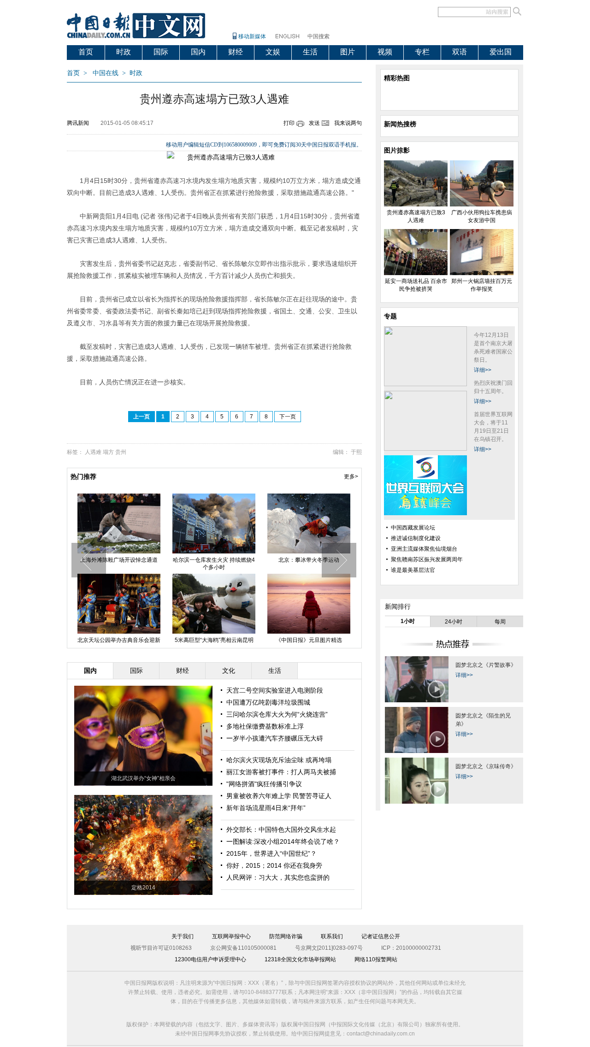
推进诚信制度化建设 (416, 538)
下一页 (287, 416)
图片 (347, 52)
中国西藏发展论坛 (413, 527)
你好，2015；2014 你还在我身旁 (274, 865)
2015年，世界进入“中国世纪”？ (271, 853)
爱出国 (501, 52)
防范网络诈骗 (285, 936)
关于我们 (182, 936)
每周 (500, 621)
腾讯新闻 (78, 123)
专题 (390, 316)
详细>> (482, 370)
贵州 (120, 452)
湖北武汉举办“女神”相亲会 (143, 778)
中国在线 (105, 73)
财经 (235, 52)
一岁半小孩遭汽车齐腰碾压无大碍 (274, 738)
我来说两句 (348, 123)
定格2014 (143, 887)
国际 (160, 52)
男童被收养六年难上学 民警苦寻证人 (278, 796)
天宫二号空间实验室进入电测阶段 (274, 690)
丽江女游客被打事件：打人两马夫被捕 (281, 772)
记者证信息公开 (380, 936)
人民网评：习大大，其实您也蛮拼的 (278, 877)
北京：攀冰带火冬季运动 (308, 560)
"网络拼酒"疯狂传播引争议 (264, 784)
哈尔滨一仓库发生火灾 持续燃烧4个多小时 (214, 564)
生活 (310, 52)
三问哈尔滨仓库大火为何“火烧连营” (277, 714)
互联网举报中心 (231, 936)
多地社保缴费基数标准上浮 (265, 726)
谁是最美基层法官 (413, 570)
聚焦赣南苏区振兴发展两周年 (427, 559)
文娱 (273, 52)
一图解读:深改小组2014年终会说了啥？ (283, 841)
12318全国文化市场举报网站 (300, 959)
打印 (289, 123)
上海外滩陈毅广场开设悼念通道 (119, 560)
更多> (351, 476)
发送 (314, 123)
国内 (198, 52)
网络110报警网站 (375, 959)
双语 (459, 52)
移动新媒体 (252, 36)
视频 (385, 52)
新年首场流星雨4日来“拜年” (266, 808)
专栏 (422, 52)
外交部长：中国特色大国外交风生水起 (281, 829)
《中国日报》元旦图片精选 (309, 640)
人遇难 (93, 452)
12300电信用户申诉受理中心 (210, 959)
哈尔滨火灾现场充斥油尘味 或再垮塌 (278, 760)
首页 (85, 52)
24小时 (453, 621)
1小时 (408, 621)
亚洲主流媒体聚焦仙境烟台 (424, 549)
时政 (123, 52)
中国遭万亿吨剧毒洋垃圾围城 (268, 702)
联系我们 (332, 936)
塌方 (108, 452)
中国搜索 (318, 36)
